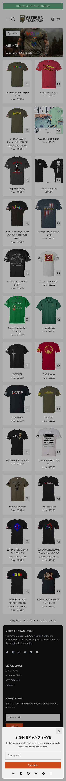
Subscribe (33, 765)
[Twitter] (13, 773)
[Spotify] (44, 773)
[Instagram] (28, 773)
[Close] (59, 731)
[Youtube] (36, 773)
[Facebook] (21, 773)
